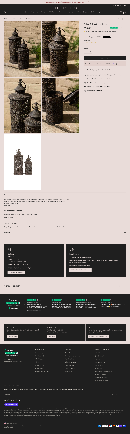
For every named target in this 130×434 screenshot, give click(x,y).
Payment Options (39, 368)
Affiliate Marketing (70, 368)
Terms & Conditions (100, 377)
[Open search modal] (5, 12)
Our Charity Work (100, 362)
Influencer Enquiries (70, 362)
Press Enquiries (69, 359)
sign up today (112, 32)
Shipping (94, 70)
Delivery (37, 362)
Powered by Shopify (8, 427)
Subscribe (114, 394)
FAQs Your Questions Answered (74, 356)
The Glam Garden (13, 19)
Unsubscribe (68, 371)
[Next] (88, 2)
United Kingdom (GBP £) (11, 423)
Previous (119, 19)
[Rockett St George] (65, 8)
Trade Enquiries (69, 365)
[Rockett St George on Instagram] (115, 6)
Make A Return (39, 359)
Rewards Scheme (39, 365)
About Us (98, 353)
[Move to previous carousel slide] (120, 286)
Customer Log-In (39, 353)
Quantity (86, 48)
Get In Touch (68, 353)
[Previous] (42, 2)
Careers (97, 359)
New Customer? (39, 356)
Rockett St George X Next (42, 371)
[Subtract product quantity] (85, 52)
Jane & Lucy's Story (100, 356)
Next (124, 19)
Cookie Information (100, 374)
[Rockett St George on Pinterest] (120, 6)
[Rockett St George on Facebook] (113, 6)
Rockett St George (17, 426)
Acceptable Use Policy (101, 380)
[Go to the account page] (121, 12)
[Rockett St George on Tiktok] (122, 6)
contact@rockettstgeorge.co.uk (13, 361)
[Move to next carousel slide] (124, 285)
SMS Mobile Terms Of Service (103, 371)
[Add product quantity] (90, 52)
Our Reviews (98, 365)
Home (5, 19)
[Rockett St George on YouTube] (125, 6)
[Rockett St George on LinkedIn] (118, 6)
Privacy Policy (99, 368)
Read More (7, 205)
